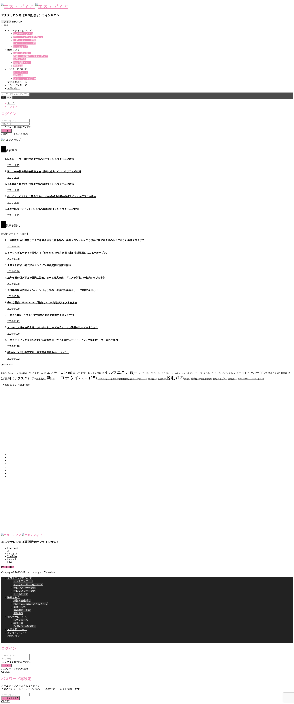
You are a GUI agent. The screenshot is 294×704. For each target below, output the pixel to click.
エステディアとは (23, 33)
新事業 (41, 378)
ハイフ (152, 373)
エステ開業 (81, 372)
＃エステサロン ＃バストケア (251, 379)
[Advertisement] (93, 415)
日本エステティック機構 (108, 379)
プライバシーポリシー (19, 470)
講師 (9, 454)
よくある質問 (20, 46)
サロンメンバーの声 (24, 43)
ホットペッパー (251, 372)
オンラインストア (17, 85)
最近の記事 (7, 233)
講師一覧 (18, 75)
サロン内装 (97, 373)
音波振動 (232, 379)
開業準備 (18, 66)
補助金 (196, 378)
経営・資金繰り (22, 53)
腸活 (187, 379)
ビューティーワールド (200, 373)
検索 (3, 97)
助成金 (285, 373)
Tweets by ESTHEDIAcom (15, 384)
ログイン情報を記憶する (17, 127)
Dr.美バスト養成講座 (24, 78)
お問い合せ (13, 88)
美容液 (162, 379)
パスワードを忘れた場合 (14, 134)
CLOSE (5, 672)
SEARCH (17, 21)
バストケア (162, 373)
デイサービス (141, 373)
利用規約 (12, 463)
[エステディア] (34, 6)
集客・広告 (19, 59)
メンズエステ (272, 373)
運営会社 (12, 473)
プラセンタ (215, 373)
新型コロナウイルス (72, 377)
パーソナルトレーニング (179, 373)
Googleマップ (14, 373)
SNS (24, 373)
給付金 (152, 378)
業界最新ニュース (17, 82)
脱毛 (175, 377)
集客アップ (220, 378)
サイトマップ (14, 476)
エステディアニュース (19, 460)
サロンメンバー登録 (24, 40)
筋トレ (143, 379)
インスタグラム (37, 373)
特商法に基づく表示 (18, 467)
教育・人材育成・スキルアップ (30, 56)
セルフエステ (120, 372)
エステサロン (59, 372)
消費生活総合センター (129, 379)
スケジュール (20, 72)
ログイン (6, 21)
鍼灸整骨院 (206, 379)
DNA (4, 373)
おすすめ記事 (21, 233)
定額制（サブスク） (18, 378)
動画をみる (13, 49)
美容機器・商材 (22, 62)
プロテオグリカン (230, 373)
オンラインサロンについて (28, 37)
